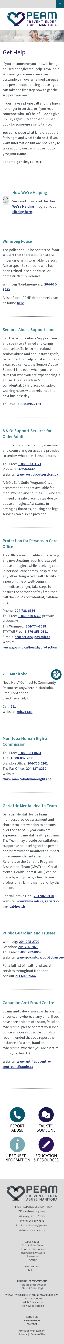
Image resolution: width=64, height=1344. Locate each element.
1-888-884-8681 (29, 752)
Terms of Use (38, 1334)
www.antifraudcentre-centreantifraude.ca (27, 1064)
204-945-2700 (29, 941)
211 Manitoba (25, 976)
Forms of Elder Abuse (33, 1249)
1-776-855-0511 (36, 631)
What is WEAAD (33, 1298)
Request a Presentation (33, 1285)
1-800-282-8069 (29, 952)
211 (13, 706)
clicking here (22, 211)
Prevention (33, 1256)
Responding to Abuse (33, 1253)
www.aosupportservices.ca (37, 474)
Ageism (33, 1260)
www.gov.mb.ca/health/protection (30, 647)
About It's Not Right (33, 1288)
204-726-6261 (37, 763)
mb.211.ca (24, 711)
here (20, 303)
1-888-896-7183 (29, 404)
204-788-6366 (25, 610)
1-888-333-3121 (29, 464)
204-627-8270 (36, 768)
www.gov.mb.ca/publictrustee (40, 957)
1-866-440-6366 (29, 615)
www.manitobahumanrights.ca (27, 779)
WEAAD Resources (33, 1302)
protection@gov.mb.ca (32, 636)
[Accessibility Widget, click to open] (56, 674)
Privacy (23, 1334)
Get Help (33, 1270)
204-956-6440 (25, 469)
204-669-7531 (36, 1221)
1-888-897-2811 (22, 758)
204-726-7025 (28, 947)
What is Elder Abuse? (33, 1245)
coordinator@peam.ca (36, 1225)
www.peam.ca (37, 1230)
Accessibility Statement (32, 1331)
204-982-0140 (44, 896)
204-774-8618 (36, 626)
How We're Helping (33, 204)
